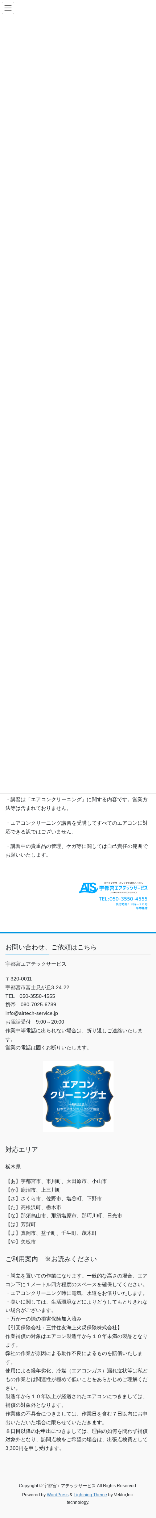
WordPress (58, 1494)
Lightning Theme (90, 1494)
